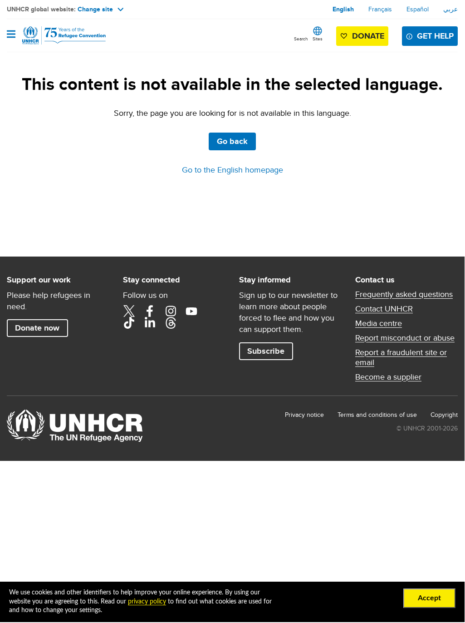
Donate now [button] (37, 328)
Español (417, 9)
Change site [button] (95, 9)
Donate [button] (368, 36)
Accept (429, 598)
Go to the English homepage (232, 169)
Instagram (170, 311)
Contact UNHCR (384, 309)
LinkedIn (150, 323)
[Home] (53, 35)
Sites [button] (318, 38)
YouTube (191, 311)
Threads (170, 323)
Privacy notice (304, 414)
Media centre (378, 323)
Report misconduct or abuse (405, 338)
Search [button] (301, 38)
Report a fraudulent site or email (401, 357)
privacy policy (147, 601)
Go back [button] (232, 141)
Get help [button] (435, 36)
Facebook (150, 311)
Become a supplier (388, 377)
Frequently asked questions (404, 294)
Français (380, 9)
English (343, 9)
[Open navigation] (11, 35)
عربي (450, 9)
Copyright (444, 414)
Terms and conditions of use (377, 414)
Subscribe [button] (265, 351)
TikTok (129, 323)
